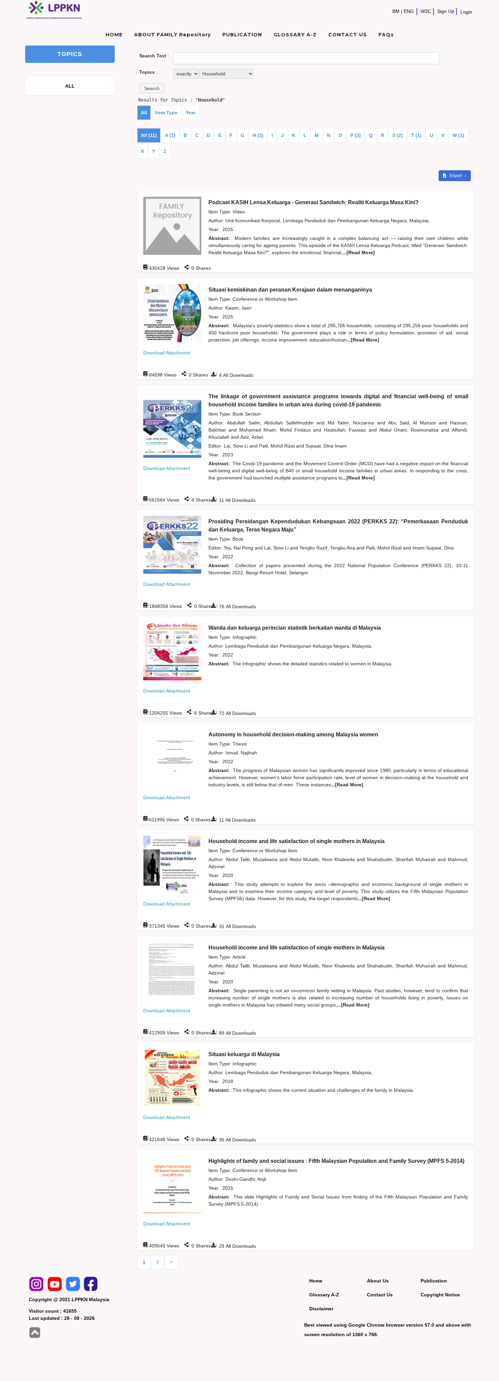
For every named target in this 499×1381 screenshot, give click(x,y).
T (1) (416, 135)
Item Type (166, 112)
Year (191, 112)
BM (396, 11)
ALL (70, 86)
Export (456, 175)
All (144, 112)
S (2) (397, 135)
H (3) (258, 135)
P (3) (355, 135)
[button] (152, 88)
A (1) (170, 135)
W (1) (458, 135)
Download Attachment (166, 352)
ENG (409, 11)
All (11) (149, 135)
